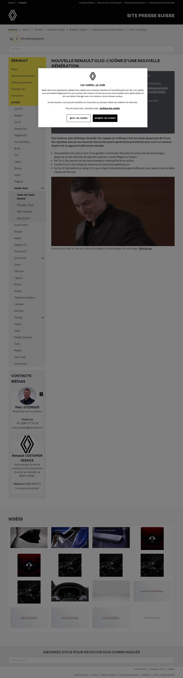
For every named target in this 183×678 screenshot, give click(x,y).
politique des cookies (110, 108)
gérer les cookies (79, 118)
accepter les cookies (105, 118)
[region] (93, 98)
